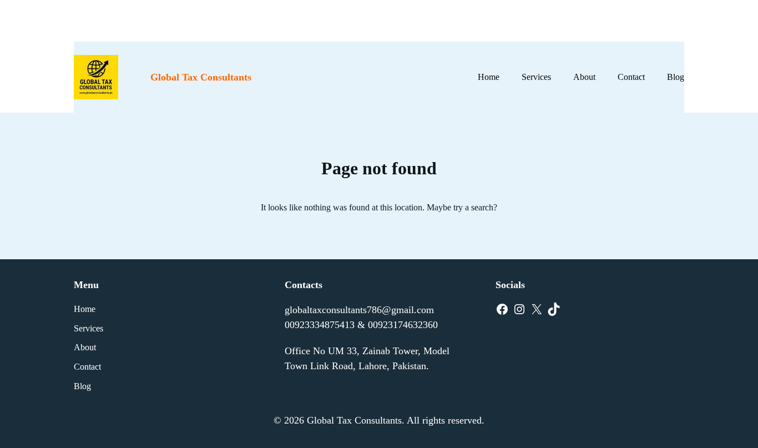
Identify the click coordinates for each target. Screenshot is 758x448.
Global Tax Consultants (200, 77)
